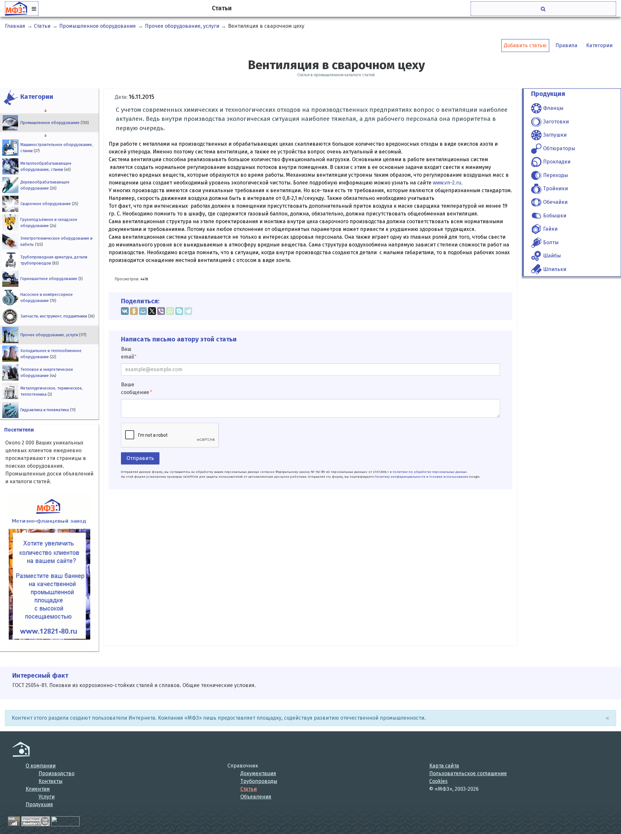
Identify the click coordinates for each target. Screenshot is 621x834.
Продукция (39, 804)
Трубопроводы (258, 781)
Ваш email (127, 353)
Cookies (438, 781)
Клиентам (38, 789)
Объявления (255, 797)
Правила (566, 45)
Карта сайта (444, 766)
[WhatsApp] (170, 311)
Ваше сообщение (135, 388)
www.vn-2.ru (447, 183)
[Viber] (161, 311)
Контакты (50, 781)
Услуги (46, 797)
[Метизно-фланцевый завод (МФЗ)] (21, 749)
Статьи (248, 789)
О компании (41, 766)
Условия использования (448, 477)
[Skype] (179, 311)
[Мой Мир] (143, 311)
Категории (599, 45)
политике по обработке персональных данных (430, 472)
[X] (152, 311)
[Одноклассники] (134, 311)
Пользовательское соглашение (468, 773)
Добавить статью (525, 45)
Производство (56, 773)
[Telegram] (188, 311)
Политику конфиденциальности (400, 477)
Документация (258, 773)
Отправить (140, 458)
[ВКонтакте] (125, 311)
